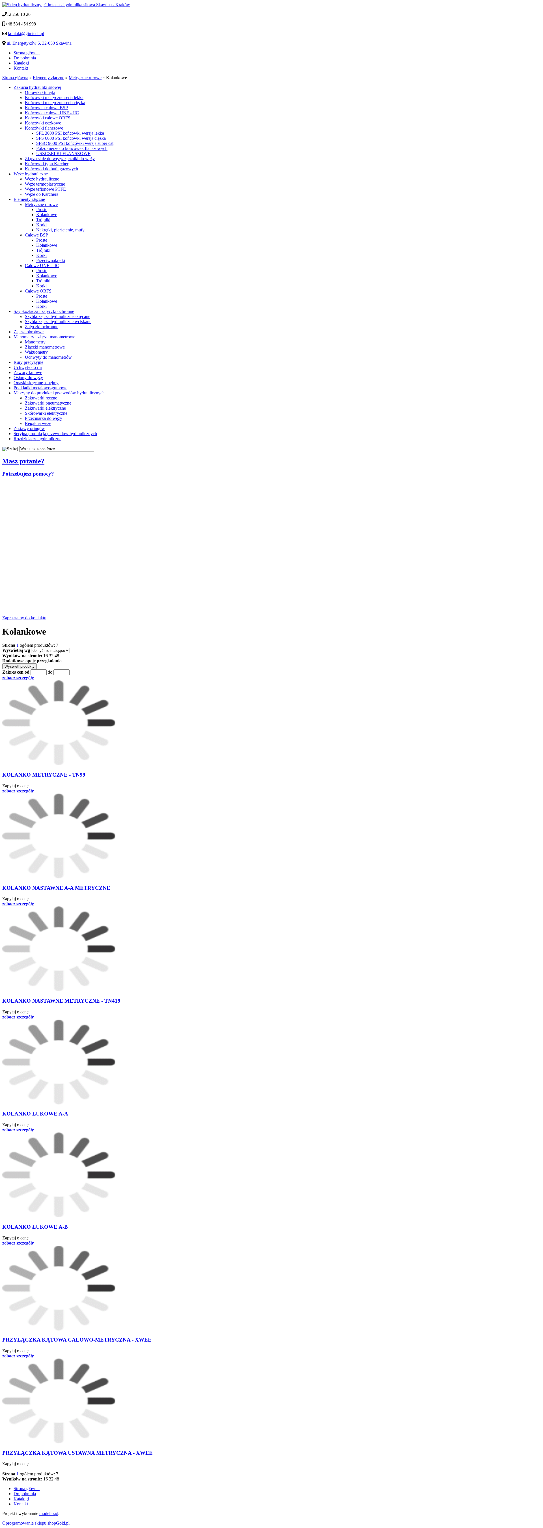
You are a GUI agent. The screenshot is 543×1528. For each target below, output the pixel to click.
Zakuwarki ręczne (41, 398)
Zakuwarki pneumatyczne (48, 403)
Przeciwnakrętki (50, 260)
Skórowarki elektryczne (46, 413)
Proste (41, 209)
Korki (41, 224)
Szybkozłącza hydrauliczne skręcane (57, 316)
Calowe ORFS (38, 291)
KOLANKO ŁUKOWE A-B (35, 1227)
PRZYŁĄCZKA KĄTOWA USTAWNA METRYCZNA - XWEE (77, 1453)
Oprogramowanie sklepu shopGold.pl (36, 1523)
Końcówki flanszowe (44, 128)
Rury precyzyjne (28, 362)
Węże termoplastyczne (45, 184)
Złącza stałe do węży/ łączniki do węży (60, 158)
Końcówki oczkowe (43, 123)
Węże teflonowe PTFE (45, 189)
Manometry (35, 341)
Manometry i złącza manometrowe (44, 336)
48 (57, 655)
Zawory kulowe (28, 372)
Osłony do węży (28, 377)
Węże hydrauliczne (31, 173)
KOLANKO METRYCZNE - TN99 (43, 775)
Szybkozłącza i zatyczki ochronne (44, 311)
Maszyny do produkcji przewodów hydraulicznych (59, 392)
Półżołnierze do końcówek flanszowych (71, 148)
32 (51, 655)
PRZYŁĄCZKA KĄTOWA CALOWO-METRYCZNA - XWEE (77, 1340)
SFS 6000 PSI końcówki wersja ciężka (71, 138)
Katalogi (21, 63)
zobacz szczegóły (18, 677)
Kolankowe (46, 214)
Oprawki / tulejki (40, 92)
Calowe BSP (36, 235)
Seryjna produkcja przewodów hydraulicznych (55, 433)
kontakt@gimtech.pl (26, 33)
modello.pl (48, 1513)
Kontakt (21, 68)
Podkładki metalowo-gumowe (40, 387)
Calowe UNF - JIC (42, 265)
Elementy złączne (29, 199)
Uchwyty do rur (28, 367)
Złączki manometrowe (45, 347)
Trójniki (43, 219)
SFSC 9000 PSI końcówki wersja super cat (74, 143)
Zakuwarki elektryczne (45, 408)
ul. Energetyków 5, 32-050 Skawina (39, 43)
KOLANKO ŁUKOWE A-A (35, 1114)
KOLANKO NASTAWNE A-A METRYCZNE (56, 888)
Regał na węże (38, 423)
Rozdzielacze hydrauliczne (37, 438)
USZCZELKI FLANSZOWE (63, 153)
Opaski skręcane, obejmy (36, 382)
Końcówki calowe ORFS (47, 117)
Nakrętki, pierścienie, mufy (60, 229)
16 (45, 655)
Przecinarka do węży (43, 418)
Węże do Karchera (41, 194)
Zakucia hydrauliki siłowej (37, 87)
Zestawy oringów (29, 428)
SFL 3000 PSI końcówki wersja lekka (70, 133)
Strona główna (27, 52)
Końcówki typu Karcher (46, 163)
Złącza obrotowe (29, 331)
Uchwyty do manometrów (48, 357)
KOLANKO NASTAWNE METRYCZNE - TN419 (61, 1001)
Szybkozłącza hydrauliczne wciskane (58, 321)
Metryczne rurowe (41, 204)
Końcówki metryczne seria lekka (54, 97)
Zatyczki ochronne (41, 326)
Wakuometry (36, 352)
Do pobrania (25, 57)
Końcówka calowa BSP (46, 107)
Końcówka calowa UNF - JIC (52, 112)
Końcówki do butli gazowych (51, 168)
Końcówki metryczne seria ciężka (55, 102)
